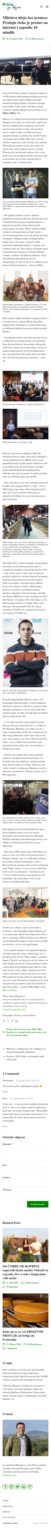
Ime (5, 1165)
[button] (41, 6)
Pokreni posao (38, 38)
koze (23, 1029)
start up (9, 1035)
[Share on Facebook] (5, 1022)
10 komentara (12, 1286)
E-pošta (7, 1177)
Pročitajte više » (10, 1475)
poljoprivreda (24, 1032)
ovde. (12, 1398)
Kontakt (5, 1500)
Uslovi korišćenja (9, 1517)
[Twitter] (18, 1486)
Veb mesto (7, 1190)
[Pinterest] (30, 1486)
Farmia (9, 1029)
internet (17, 1029)
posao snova (37, 1032)
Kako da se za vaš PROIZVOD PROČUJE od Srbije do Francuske (23, 1335)
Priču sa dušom (10, 990)
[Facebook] (5, 1486)
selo (44, 1032)
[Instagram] (11, 1486)
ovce (16, 1032)
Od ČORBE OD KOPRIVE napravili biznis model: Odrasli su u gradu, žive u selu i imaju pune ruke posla (25, 1272)
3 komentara (11, 1348)
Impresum (6, 1511)
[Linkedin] (24, 1486)
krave (28, 1029)
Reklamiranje (7, 1506)
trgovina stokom (21, 1035)
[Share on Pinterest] (13, 1022)
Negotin (9, 1032)
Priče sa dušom (13, 1523)
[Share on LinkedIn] (17, 1022)
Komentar (8, 1144)
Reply (5, 1091)
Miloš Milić (36, 1029)
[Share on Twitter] (9, 1022)
